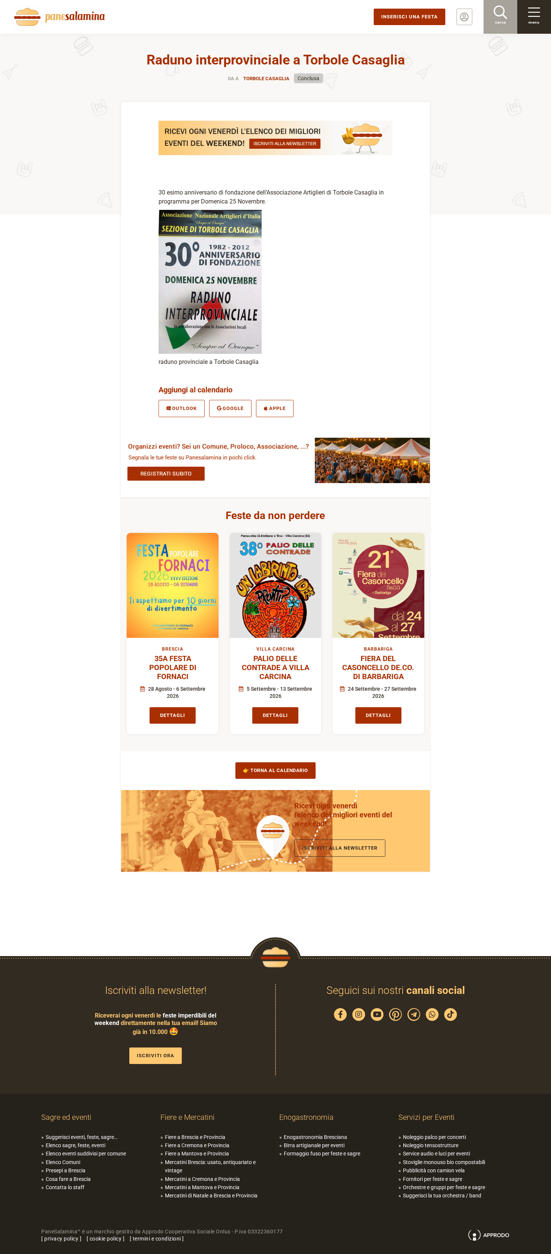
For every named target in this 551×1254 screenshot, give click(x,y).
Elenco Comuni (63, 1162)
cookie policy (106, 1239)
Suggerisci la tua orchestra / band (442, 1196)
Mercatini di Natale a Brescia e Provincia (211, 1196)
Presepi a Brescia (65, 1170)
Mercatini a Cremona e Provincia (202, 1179)
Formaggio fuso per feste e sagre (322, 1154)
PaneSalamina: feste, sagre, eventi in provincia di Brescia (58, 17)
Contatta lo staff (65, 1187)
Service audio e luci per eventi (436, 1154)
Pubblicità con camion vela (434, 1170)
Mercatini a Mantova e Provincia (202, 1187)
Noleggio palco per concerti (434, 1137)
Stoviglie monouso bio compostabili (444, 1162)
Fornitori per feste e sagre (432, 1179)
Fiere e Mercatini (187, 1117)
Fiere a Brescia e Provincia (195, 1137)
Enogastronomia (306, 1117)
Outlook (184, 408)
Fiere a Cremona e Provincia (197, 1145)
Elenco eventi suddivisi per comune (86, 1154)
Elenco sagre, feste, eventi (75, 1145)
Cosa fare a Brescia (68, 1179)
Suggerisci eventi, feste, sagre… (81, 1137)
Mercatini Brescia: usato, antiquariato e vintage (210, 1166)
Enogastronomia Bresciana (315, 1137)
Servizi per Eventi (426, 1117)
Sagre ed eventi (66, 1117)
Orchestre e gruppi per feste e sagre (444, 1187)
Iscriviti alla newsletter (339, 848)
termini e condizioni (157, 1239)
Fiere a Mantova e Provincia (197, 1154)
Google (233, 408)
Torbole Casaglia (266, 78)
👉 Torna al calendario (275, 770)
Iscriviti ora (155, 1055)
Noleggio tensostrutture (430, 1145)
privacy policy (61, 1239)
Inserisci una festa (409, 16)
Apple (277, 408)
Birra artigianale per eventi (314, 1145)
